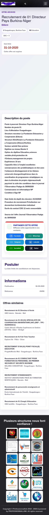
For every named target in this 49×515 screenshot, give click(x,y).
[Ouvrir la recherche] (25, 4)
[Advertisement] (24, 80)
